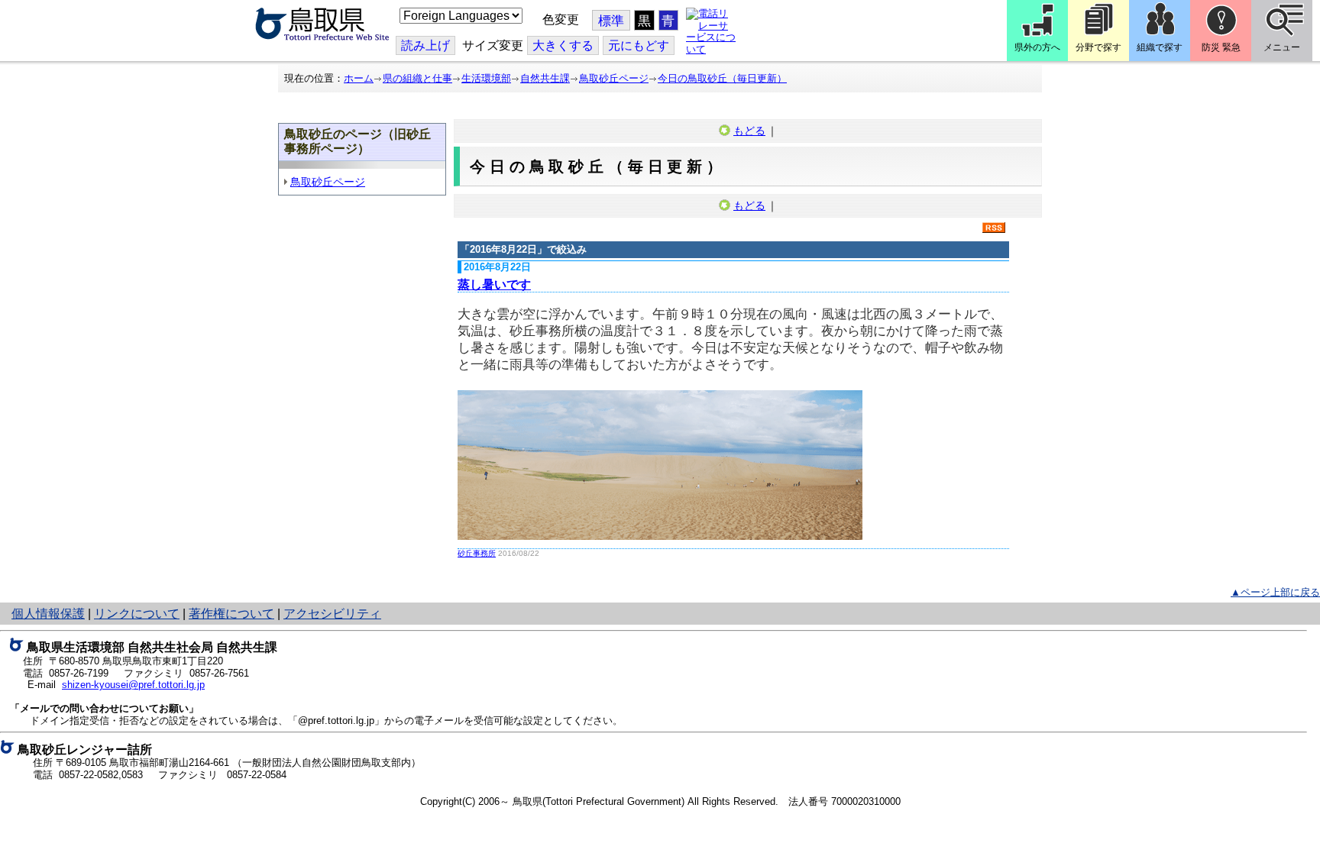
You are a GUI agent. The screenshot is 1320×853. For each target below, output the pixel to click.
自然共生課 (545, 78)
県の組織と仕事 (417, 78)
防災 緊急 (1221, 47)
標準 (611, 21)
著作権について (231, 613)
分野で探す (1098, 47)
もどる (749, 130)
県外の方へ (1037, 47)
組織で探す (1159, 47)
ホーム (359, 78)
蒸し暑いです (494, 284)
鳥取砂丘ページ (614, 78)
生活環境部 (486, 78)
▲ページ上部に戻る (1275, 592)
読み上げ (425, 45)
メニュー (1281, 47)
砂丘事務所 (477, 553)
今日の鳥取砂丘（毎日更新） (722, 78)
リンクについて (137, 613)
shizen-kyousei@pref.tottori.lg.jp (133, 684)
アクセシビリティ (332, 613)
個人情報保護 (48, 613)
